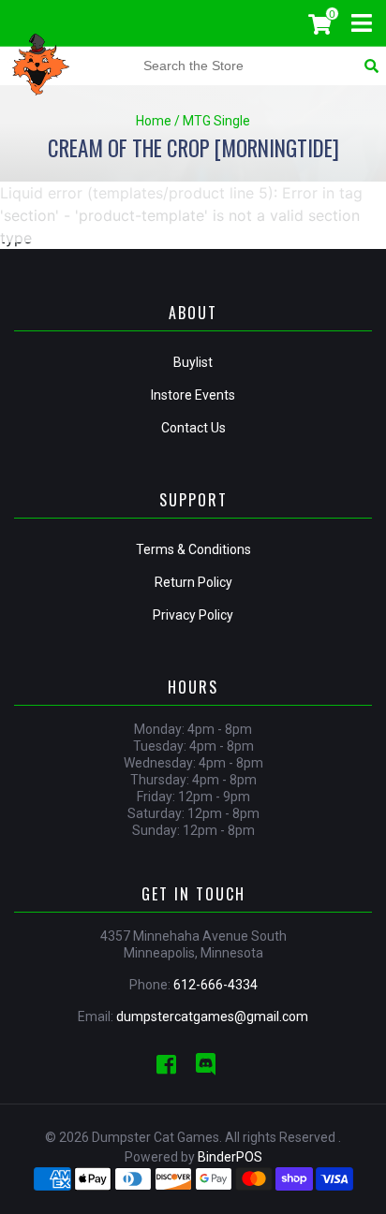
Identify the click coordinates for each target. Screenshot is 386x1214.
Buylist (193, 362)
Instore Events (193, 395)
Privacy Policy (193, 614)
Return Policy (193, 582)
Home (153, 120)
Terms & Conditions (193, 549)
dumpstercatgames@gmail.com (212, 1016)
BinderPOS (230, 1156)
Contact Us (193, 427)
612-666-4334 (215, 984)
